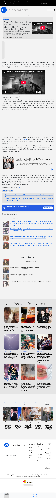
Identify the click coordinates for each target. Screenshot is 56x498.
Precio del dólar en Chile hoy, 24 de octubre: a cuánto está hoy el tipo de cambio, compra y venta (29, 199)
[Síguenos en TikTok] (43, 10)
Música (11, 190)
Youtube (49, 458)
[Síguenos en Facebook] (34, 10)
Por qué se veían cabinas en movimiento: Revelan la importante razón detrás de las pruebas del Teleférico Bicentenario (7, 427)
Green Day (4, 190)
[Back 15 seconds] (31, 496)
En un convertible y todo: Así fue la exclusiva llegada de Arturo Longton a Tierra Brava (29, 196)
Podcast (39, 455)
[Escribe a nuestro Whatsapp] (45, 10)
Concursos (30, 2)
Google (48, 444)
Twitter (48, 455)
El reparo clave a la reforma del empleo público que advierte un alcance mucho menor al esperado (38, 425)
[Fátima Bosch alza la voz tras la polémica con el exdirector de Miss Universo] (18, 414)
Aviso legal (10, 475)
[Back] (27, 496)
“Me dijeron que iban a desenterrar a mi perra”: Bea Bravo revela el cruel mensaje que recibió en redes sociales (48, 425)
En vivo (6, 2)
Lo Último (18, 2)
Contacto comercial (11, 455)
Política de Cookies (29, 475)
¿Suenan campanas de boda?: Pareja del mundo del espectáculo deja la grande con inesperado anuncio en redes (28, 427)
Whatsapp (48, 468)
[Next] (42, 496)
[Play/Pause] (35, 496)
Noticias (24, 2)
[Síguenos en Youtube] (39, 10)
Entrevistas (8, 4)
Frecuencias (16, 4)
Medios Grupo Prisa (28, 485)
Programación (11, 2)
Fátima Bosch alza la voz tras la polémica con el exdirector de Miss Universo (18, 425)
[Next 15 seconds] (39, 496)
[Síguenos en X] (36, 10)
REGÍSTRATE (44, 4)
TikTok (48, 463)
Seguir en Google (48, 207)
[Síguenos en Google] (30, 10)
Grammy (24, 139)
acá (19, 188)
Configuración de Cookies (41, 475)
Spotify (48, 461)
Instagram (48, 448)
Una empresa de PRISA (28, 481)
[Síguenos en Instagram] (32, 10)
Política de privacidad (18, 475)
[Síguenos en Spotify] (41, 10)
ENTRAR (43, 2)
